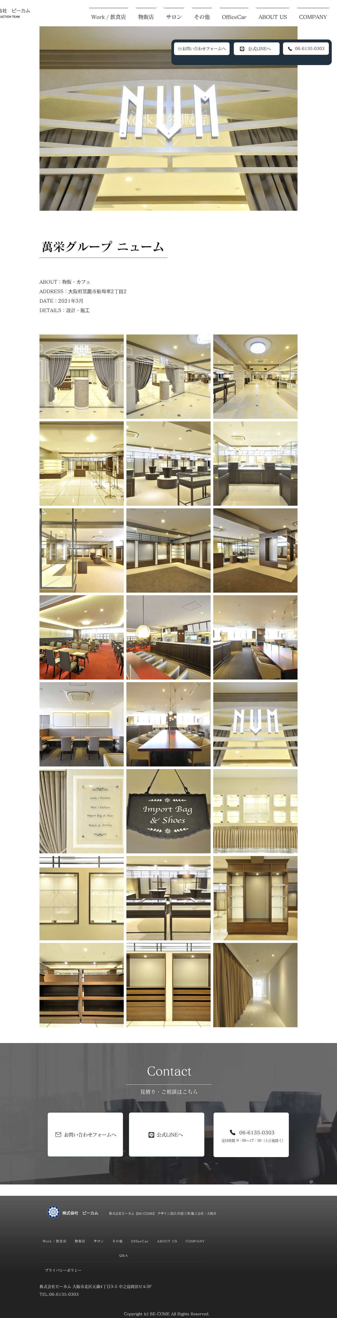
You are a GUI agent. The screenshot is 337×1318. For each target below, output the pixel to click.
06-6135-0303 (310, 49)
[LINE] (242, 49)
